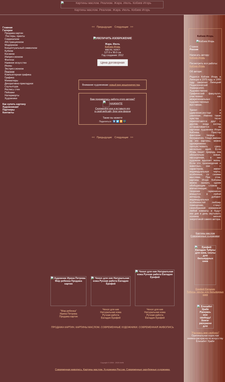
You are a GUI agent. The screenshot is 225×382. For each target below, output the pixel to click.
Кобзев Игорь (112, 46)
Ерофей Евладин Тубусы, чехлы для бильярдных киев (205, 292)
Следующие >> (123, 26)
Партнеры (8, 109)
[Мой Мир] (124, 121)
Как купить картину (14, 104)
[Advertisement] (112, 341)
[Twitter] (117, 121)
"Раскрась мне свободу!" (205, 332)
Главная (7, 27)
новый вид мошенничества (124, 84)
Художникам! (10, 106)
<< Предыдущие (102, 26)
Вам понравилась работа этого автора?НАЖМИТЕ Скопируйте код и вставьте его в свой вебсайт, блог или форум (112, 105)
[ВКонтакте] (114, 121)
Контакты (8, 112)
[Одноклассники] (121, 121)
